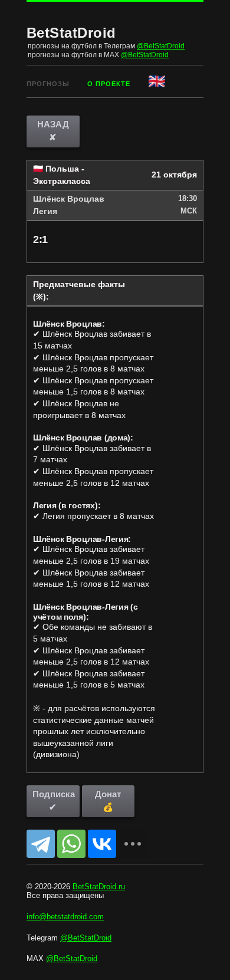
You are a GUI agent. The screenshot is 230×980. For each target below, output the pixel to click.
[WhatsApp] (71, 844)
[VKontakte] (102, 844)
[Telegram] (41, 844)
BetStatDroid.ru (99, 886)
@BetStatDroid (161, 46)
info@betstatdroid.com (65, 916)
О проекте (108, 83)
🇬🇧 (157, 81)
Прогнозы (48, 83)
